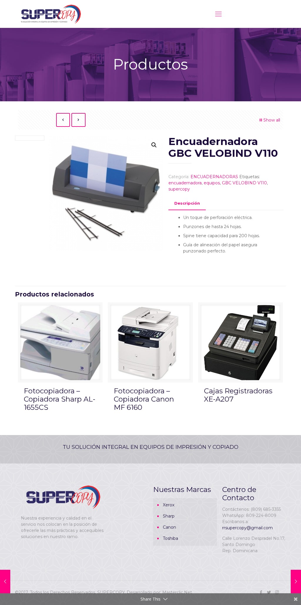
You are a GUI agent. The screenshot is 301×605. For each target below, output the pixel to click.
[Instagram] (277, 592)
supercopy (179, 189)
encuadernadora (185, 183)
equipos (212, 183)
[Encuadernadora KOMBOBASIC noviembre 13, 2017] (296, 581)
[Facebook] (261, 592)
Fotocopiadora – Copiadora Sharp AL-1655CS (59, 399)
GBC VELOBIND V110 (244, 183)
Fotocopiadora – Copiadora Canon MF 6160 (144, 399)
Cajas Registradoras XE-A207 (238, 395)
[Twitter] (269, 592)
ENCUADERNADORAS (214, 176)
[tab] (187, 203)
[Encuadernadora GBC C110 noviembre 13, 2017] (5, 581)
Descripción (187, 203)
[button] (154, 145)
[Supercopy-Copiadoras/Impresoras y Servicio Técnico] (51, 14)
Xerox (168, 505)
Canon (169, 527)
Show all (271, 120)
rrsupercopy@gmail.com (247, 527)
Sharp (169, 516)
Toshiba (170, 538)
